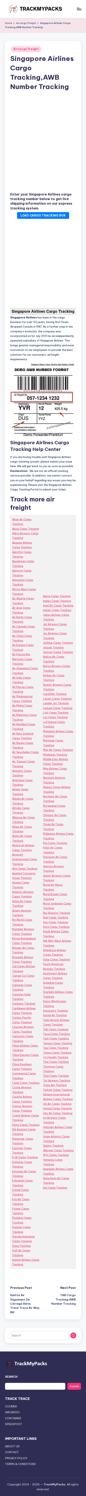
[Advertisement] (43, 142)
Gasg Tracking (21, 1245)
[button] (73, 1335)
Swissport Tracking (55, 1010)
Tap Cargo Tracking (55, 1047)
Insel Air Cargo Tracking (58, 605)
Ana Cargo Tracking (24, 868)
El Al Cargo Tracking (25, 1157)
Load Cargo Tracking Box (43, 215)
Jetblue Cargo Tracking (58, 642)
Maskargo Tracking (55, 754)
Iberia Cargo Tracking (57, 596)
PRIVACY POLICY (16, 1458)
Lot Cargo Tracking (55, 717)
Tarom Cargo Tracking (57, 1052)
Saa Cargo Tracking (55, 917)
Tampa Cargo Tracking (57, 1043)
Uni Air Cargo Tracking (57, 1103)
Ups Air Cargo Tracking (57, 1113)
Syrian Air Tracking (55, 1015)
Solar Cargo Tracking (56, 959)
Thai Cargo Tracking (56, 1061)
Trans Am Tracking (55, 1085)
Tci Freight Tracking (55, 1057)
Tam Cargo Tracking (56, 1038)
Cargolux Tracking (23, 1003)
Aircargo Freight (26, 49)
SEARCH (11, 1376)
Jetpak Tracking (53, 647)
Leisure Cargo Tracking (57, 708)
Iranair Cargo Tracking (57, 610)
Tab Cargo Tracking (55, 1029)
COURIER (11, 1406)
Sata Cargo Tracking (56, 926)
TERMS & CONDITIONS (20, 1464)
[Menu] (79, 9)
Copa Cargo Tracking (25, 1082)
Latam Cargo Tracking (57, 698)
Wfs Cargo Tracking (56, 1155)
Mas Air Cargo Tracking (58, 749)
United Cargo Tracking (57, 1108)
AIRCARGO (12, 1412)
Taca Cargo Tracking (56, 1034)
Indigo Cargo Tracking (57, 601)
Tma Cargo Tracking (56, 1075)
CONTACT (12, 1452)
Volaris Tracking (53, 1145)
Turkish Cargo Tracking (57, 1089)
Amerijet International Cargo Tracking (24, 859)
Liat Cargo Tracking (55, 712)
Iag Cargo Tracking (55, 1187)
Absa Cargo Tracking (25, 528)
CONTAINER (13, 1418)
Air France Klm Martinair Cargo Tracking (22, 659)
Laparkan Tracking (55, 693)
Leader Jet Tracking (56, 703)
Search (74, 1386)
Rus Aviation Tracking (56, 912)
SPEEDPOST (13, 1424)
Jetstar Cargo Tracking (58, 652)
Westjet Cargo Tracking (58, 1150)
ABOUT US (12, 1446)
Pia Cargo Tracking (55, 843)
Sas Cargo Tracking (55, 922)
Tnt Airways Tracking (56, 1080)
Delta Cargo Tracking (25, 1124)
